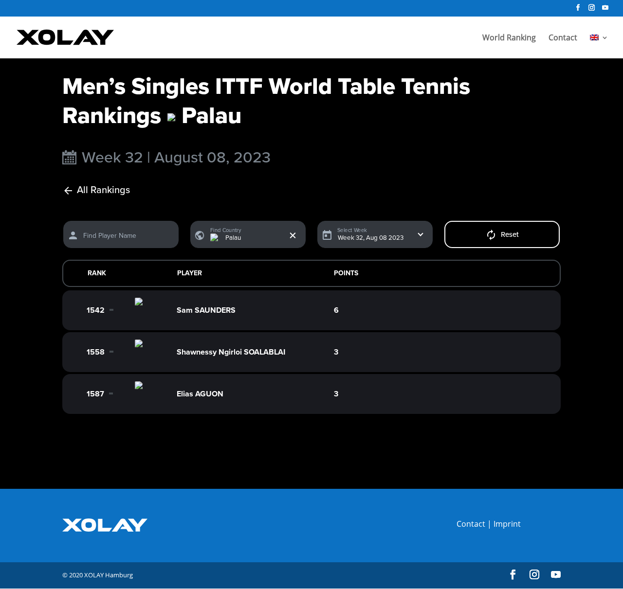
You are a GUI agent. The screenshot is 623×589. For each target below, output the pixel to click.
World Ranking (509, 38)
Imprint (507, 523)
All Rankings (103, 190)
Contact (563, 38)
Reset (510, 234)
